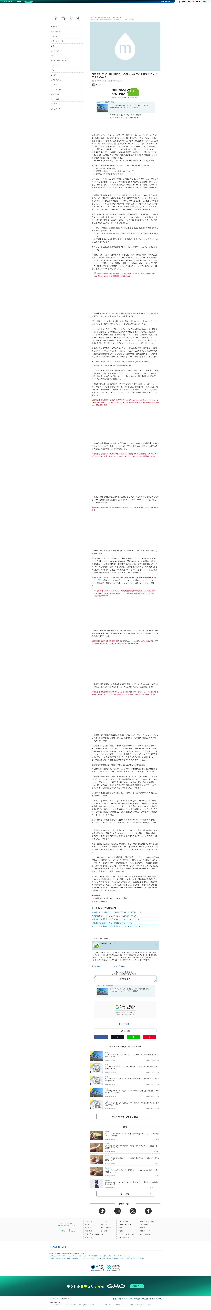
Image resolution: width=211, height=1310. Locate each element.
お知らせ (54, 26)
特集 (52, 56)
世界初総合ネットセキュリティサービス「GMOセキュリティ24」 (67, 1256)
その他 (149, 1304)
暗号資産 (132, 1304)
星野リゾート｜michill (58, 60)
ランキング (55, 51)
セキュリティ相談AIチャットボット (122, 1255)
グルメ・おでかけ (57, 89)
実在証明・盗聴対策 (54, 1258)
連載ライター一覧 (57, 41)
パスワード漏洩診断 (92, 1256)
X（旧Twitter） (121, 966)
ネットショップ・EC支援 (70, 1304)
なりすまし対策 (125, 1258)
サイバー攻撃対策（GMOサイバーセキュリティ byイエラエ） (78, 1258)
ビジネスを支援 (82, 1304)
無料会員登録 (55, 31)
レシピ (53, 75)
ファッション (55, 65)
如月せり (156, 1151)
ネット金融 (125, 1304)
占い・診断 (55, 99)
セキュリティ (91, 1304)
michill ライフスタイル (152, 1060)
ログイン (54, 36)
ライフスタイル (56, 80)
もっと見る (125, 1194)
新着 (52, 46)
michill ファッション (153, 1188)
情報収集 (118, 1304)
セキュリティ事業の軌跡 (137, 1258)
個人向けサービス (141, 1304)
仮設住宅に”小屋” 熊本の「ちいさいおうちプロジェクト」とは (117, 919)
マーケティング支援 (102, 1304)
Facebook (97, 966)
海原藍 (157, 1139)
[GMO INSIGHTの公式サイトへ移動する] (59, 1247)
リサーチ (111, 1304)
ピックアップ (55, 109)
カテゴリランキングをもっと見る (125, 1117)
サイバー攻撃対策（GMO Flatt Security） (108, 1258)
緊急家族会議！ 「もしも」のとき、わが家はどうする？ (114, 916)
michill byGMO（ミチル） (98, 17)
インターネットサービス (55, 1304)
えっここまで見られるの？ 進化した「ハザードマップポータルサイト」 (120, 926)
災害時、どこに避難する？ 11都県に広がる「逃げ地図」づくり (117, 912)
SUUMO (98, 85)
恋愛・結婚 (55, 94)
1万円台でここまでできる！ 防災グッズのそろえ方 (112, 923)
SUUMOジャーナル (99, 901)
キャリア (54, 104)
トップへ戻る (124, 1024)
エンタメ (54, 85)
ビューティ (55, 70)
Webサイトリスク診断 (105, 1256)
